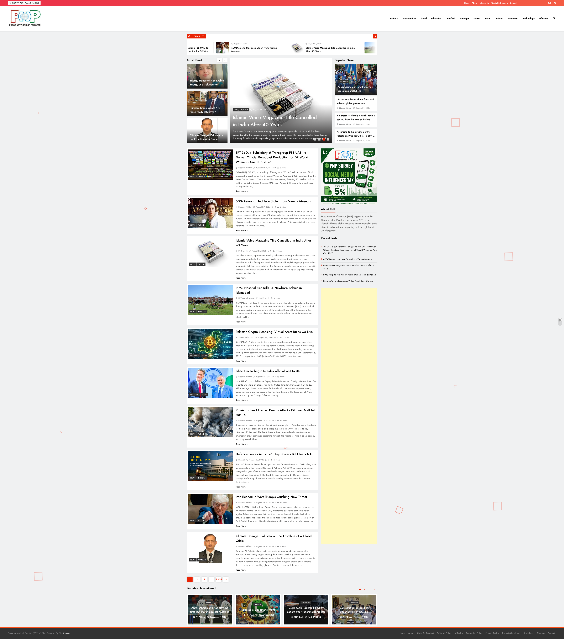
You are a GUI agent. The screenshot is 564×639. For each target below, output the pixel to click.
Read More (241, 191)
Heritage (464, 18)
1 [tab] (315, 139)
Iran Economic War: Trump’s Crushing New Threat (271, 496)
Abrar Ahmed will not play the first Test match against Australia (209, 610)
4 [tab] (328, 139)
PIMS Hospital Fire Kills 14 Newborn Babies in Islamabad (349, 274)
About (474, 2)
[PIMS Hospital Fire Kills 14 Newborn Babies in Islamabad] (340, 47)
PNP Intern (249, 614)
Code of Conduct (425, 633)
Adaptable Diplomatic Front (258, 610)
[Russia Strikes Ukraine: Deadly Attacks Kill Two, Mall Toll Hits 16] (210, 422)
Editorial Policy (444, 633)
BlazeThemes (64, 633)
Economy (194, 355)
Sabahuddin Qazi (246, 337)
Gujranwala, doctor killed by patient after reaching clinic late (306, 610)
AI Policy (458, 633)
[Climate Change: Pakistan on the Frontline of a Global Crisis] (210, 548)
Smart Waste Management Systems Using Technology (205, 137)
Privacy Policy (492, 633)
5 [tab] (375, 589)
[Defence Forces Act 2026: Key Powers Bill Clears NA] (210, 466)
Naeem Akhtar (345, 108)
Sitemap (541, 633)
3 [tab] (324, 139)
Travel (487, 18)
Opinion (499, 18)
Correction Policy (474, 633)
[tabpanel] (281, 100)
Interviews (513, 18)
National (394, 18)
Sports (476, 18)
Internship (484, 2)
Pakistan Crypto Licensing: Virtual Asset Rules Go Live (274, 331)
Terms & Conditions (511, 633)
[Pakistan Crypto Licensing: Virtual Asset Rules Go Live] (210, 344)
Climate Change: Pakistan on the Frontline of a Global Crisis (207, 112)
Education (436, 18)
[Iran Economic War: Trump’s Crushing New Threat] (210, 509)
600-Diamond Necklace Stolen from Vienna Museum (273, 201)
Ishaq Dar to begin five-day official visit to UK (268, 371)
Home (467, 2)
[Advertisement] (349, 416)
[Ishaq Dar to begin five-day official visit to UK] (210, 383)
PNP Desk (242, 250)
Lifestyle (543, 18)
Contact (513, 2)
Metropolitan (409, 18)
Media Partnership (499, 2)
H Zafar (241, 298)
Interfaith (450, 18)
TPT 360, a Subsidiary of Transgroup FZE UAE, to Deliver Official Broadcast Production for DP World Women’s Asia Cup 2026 (272, 157)
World (423, 18)
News (236, 110)
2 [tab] (319, 139)
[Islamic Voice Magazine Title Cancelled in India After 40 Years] (266, 47)
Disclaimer (528, 633)
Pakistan (202, 311)
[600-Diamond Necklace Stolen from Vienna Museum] (192, 47)
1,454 (218, 579)
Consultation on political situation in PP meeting (354, 610)
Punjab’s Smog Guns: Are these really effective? (205, 82)
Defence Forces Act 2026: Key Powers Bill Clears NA (274, 454)
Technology (529, 18)
